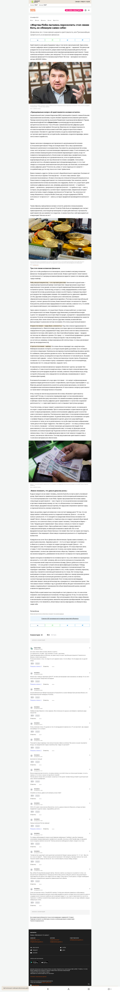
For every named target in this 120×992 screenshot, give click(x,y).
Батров (37, 20)
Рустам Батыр (34, 611)
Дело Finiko (56, 20)
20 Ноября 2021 (34, 17)
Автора (53, 635)
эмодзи (37, 663)
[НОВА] (73, 10)
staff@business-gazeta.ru (76, 940)
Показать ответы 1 (35, 684)
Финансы (44, 20)
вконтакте (35, 947)
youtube (34, 952)
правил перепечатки (46, 982)
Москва (41, 5)
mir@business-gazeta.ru (56, 941)
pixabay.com (36, 264)
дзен (63, 950)
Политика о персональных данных (38, 976)
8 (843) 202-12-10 (34, 940)
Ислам (49, 20)
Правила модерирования (37, 920)
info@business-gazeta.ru (36, 941)
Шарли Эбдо (37, 647)
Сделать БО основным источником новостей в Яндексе (60, 618)
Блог (32, 20)
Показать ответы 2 (35, 666)
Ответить (46, 666)
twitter (64, 947)
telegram (35, 950)
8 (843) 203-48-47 (54, 940)
